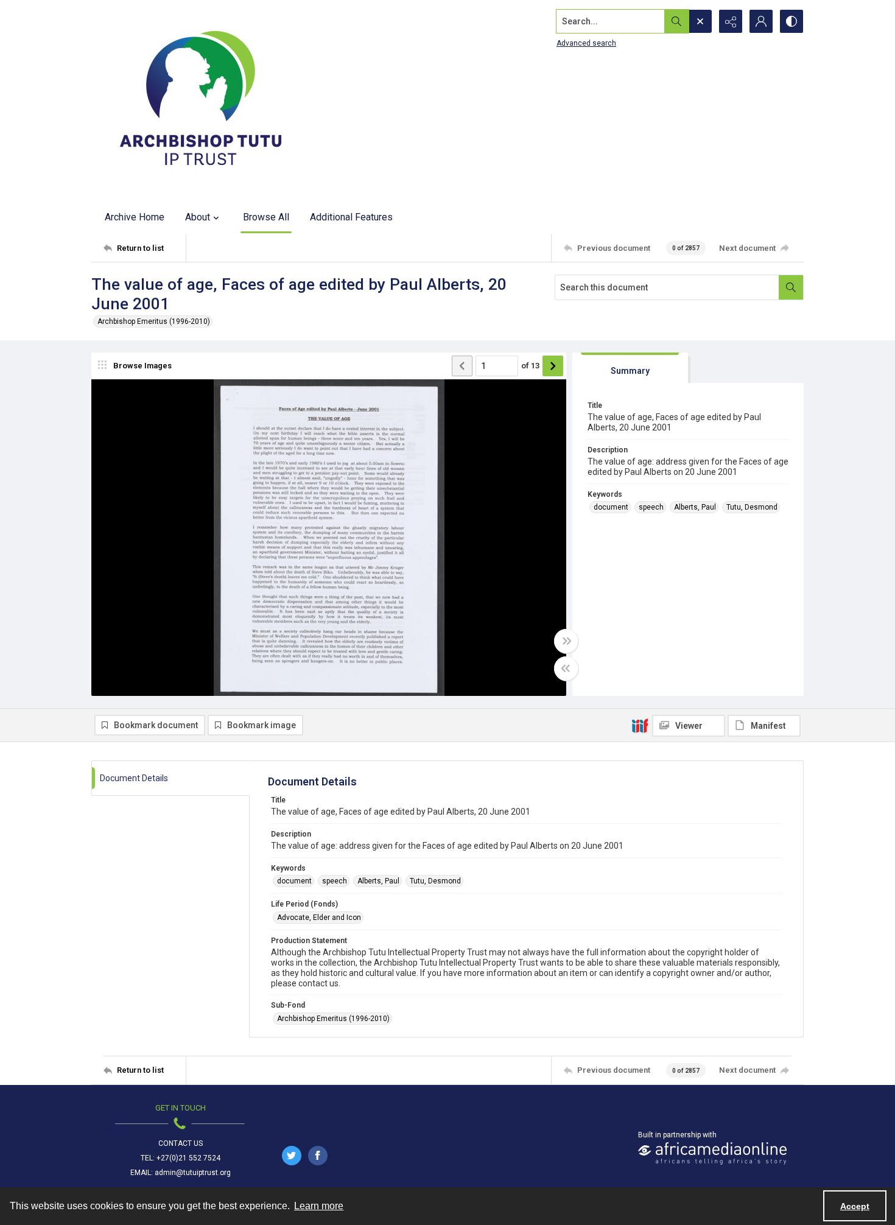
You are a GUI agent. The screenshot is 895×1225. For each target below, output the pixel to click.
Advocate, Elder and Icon (319, 917)
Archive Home (134, 217)
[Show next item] (552, 366)
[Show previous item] (462, 366)
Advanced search (586, 43)
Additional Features (351, 217)
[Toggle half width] (566, 668)
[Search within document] (791, 287)
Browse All (266, 217)
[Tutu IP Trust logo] (201, 100)
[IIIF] (640, 725)
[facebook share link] (318, 1155)
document (611, 507)
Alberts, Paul (695, 507)
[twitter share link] (291, 1155)
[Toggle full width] (566, 641)
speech (651, 507)
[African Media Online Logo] (712, 1153)
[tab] (630, 368)
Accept (854, 1206)
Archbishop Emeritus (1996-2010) (153, 321)
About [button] (197, 217)
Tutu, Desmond (751, 507)
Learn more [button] (318, 1206)
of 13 (530, 365)
